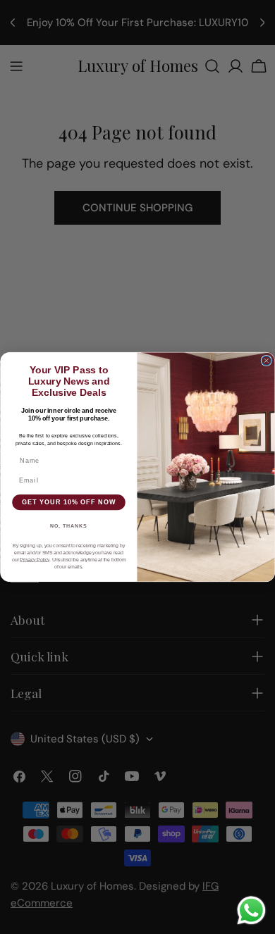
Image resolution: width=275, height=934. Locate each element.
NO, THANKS (68, 526)
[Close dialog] (266, 360)
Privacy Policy (34, 560)
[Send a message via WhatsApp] (251, 910)
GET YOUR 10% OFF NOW (69, 502)
